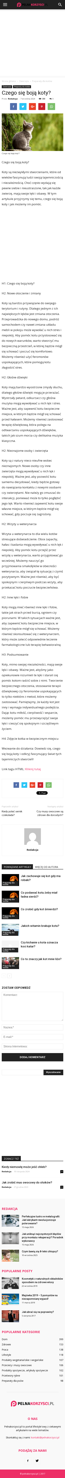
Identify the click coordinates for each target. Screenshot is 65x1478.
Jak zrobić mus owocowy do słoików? (27, 1182)
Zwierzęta (7, 86)
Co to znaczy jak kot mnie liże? (41, 959)
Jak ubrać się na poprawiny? (38, 1312)
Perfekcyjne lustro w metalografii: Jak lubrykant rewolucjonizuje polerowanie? (41, 1220)
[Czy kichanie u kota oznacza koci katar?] (10, 946)
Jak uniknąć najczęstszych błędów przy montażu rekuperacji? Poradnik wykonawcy (42, 1237)
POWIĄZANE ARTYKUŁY (17, 867)
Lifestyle (6, 1354)
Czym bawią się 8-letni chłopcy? (40, 1251)
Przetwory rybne (11, 1375)
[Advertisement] (32, 43)
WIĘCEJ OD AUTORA (46, 867)
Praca (5, 1349)
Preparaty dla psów (12, 1380)
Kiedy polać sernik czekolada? (12, 813)
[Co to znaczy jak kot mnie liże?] (10, 963)
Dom (4, 1339)
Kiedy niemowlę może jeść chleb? (24, 1167)
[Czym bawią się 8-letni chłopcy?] (10, 1256)
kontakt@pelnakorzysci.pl (45, 1437)
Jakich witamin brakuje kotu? (40, 926)
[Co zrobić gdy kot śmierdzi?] (10, 913)
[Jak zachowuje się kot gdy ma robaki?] (10, 880)
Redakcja (13, 98)
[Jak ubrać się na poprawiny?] (10, 1316)
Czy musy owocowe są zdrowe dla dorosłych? (50, 813)
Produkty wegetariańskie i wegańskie (22, 1360)
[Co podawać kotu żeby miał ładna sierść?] (10, 897)
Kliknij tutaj (33, 769)
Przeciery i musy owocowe (17, 1365)
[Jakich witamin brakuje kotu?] (10, 930)
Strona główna (9, 81)
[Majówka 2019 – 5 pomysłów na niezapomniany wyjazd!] (10, 1300)
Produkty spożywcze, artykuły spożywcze (25, 1370)
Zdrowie (6, 1344)
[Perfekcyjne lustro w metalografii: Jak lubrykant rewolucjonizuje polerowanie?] (10, 1221)
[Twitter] (37, 1460)
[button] (60, 4)
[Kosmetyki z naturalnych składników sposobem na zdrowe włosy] (10, 1283)
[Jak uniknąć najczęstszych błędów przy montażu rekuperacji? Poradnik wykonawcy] (10, 1238)
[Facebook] (27, 1460)
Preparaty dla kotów (22, 86)
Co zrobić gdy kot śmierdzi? (39, 909)
